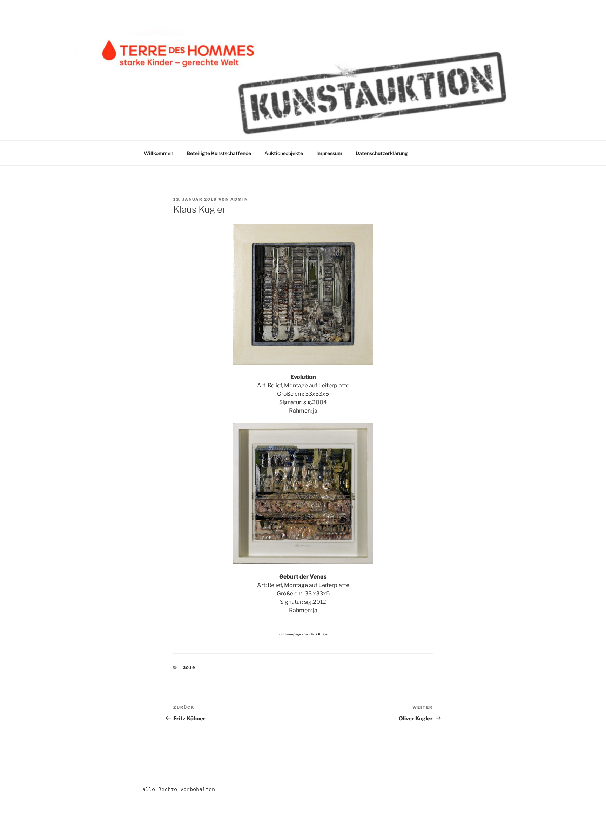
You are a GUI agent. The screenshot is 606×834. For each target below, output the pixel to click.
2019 (189, 667)
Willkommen (158, 153)
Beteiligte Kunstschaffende (219, 153)
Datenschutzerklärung (382, 153)
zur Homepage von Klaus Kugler (303, 634)
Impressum (329, 153)
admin (239, 199)
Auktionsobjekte (283, 153)
